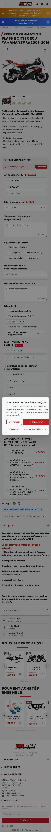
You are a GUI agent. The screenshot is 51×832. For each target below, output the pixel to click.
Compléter (41, 166)
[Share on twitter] (19, 503)
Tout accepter (35, 421)
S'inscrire (25, 820)
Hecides (38, 830)
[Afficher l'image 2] (16, 100)
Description (8, 525)
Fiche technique (10, 609)
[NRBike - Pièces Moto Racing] (25, 746)
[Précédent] (6, 70)
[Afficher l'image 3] (26, 100)
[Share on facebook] (14, 503)
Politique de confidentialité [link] (35, 429)
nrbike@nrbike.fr (12, 793)
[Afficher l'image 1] (6, 100)
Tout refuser (14, 421)
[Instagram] (7, 826)
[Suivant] (45, 70)
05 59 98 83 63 (11, 791)
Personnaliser (13, 429)
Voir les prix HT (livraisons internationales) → (25, 21)
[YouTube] (11, 826)
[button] (4, 666)
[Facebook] (3, 826)
